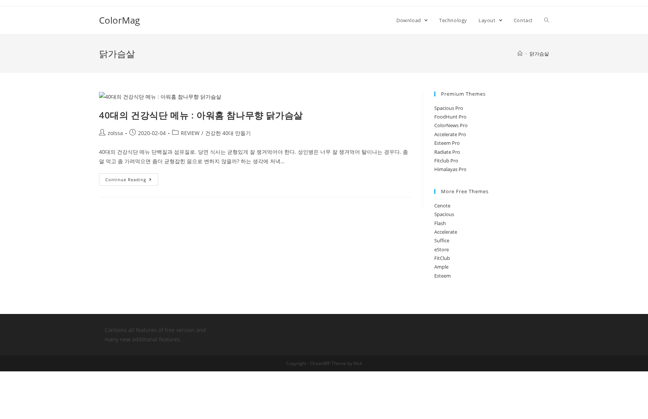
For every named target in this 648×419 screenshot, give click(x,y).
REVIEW (190, 133)
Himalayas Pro (450, 169)
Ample (441, 266)
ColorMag (119, 20)
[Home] (520, 53)
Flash (440, 223)
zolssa (115, 133)
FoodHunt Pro (450, 116)
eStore (441, 249)
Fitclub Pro (446, 160)
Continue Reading (125, 179)
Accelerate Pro (450, 134)
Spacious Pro (448, 108)
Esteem (442, 275)
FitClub (442, 258)
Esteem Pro (447, 143)
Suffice (441, 240)
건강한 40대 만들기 (228, 133)
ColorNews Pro (451, 125)
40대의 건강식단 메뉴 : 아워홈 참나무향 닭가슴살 (201, 115)
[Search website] (546, 20)
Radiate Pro (447, 152)
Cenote (442, 205)
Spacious (444, 214)
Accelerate (445, 231)
